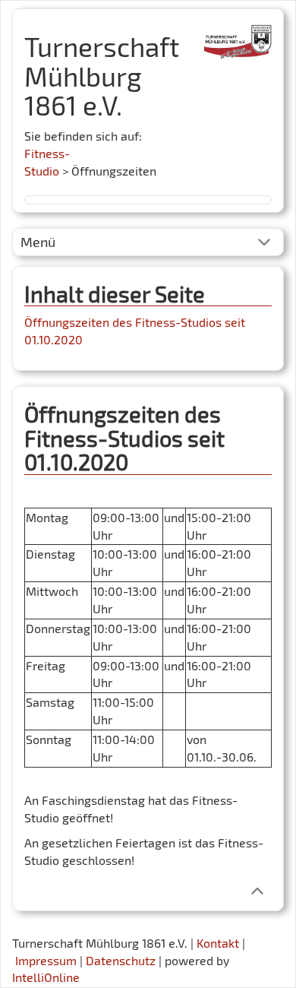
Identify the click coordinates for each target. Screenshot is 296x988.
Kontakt (218, 943)
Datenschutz (121, 960)
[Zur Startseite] (238, 36)
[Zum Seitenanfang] (257, 889)
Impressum (46, 960)
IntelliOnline (46, 977)
